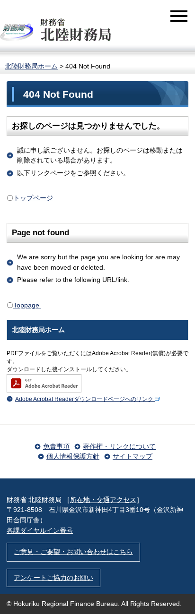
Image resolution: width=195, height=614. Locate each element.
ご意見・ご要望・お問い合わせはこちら (73, 551)
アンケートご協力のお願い (53, 577)
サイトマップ (132, 456)
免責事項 (56, 446)
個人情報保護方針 (72, 456)
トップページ (33, 198)
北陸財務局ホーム (31, 66)
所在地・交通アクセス (103, 499)
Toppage (27, 305)
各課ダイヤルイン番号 (40, 530)
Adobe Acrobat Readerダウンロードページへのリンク (84, 399)
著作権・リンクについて (119, 446)
